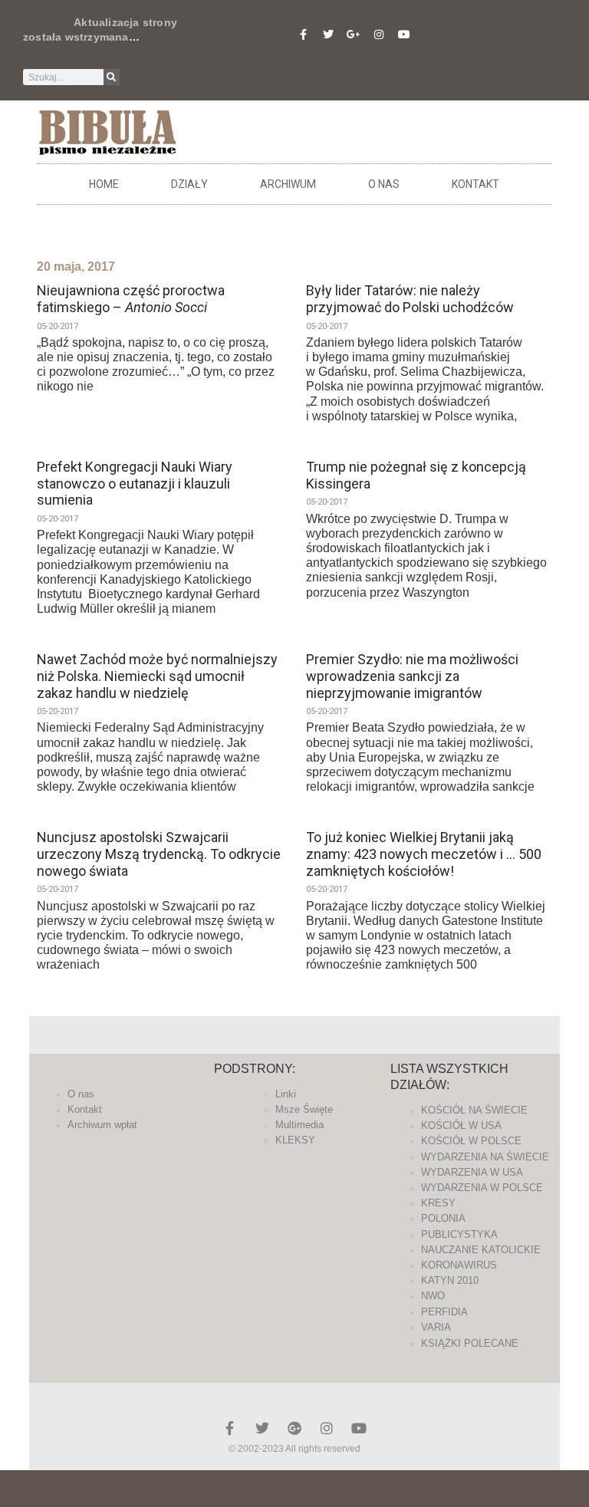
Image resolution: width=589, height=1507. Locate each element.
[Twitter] (328, 34)
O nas (384, 184)
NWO (433, 1295)
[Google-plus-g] (353, 34)
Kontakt (475, 184)
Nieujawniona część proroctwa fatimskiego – (131, 298)
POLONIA (443, 1218)
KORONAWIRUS (459, 1265)
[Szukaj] (112, 77)
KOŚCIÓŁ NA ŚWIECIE (474, 1110)
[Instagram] (379, 34)
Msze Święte (304, 1109)
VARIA (436, 1327)
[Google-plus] (294, 1428)
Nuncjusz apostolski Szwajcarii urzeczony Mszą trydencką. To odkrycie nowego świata (159, 853)
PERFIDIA (444, 1312)
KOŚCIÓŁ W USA (461, 1125)
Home (104, 184)
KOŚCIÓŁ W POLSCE (471, 1141)
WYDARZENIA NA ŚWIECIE (485, 1157)
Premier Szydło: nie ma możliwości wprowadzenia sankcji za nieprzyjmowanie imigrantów (412, 675)
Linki (285, 1094)
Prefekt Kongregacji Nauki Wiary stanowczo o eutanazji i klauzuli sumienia (134, 483)
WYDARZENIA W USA (472, 1172)
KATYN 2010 (450, 1280)
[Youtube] (404, 34)
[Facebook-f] (303, 34)
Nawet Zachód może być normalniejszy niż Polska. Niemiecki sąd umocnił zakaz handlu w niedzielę (157, 675)
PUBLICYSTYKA (459, 1234)
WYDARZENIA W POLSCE (482, 1187)
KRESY (438, 1203)
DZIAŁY (189, 184)
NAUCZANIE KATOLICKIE (481, 1249)
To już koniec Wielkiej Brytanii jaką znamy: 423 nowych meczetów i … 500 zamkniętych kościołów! (423, 853)
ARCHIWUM (288, 184)
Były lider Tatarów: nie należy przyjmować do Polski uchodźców (410, 298)
